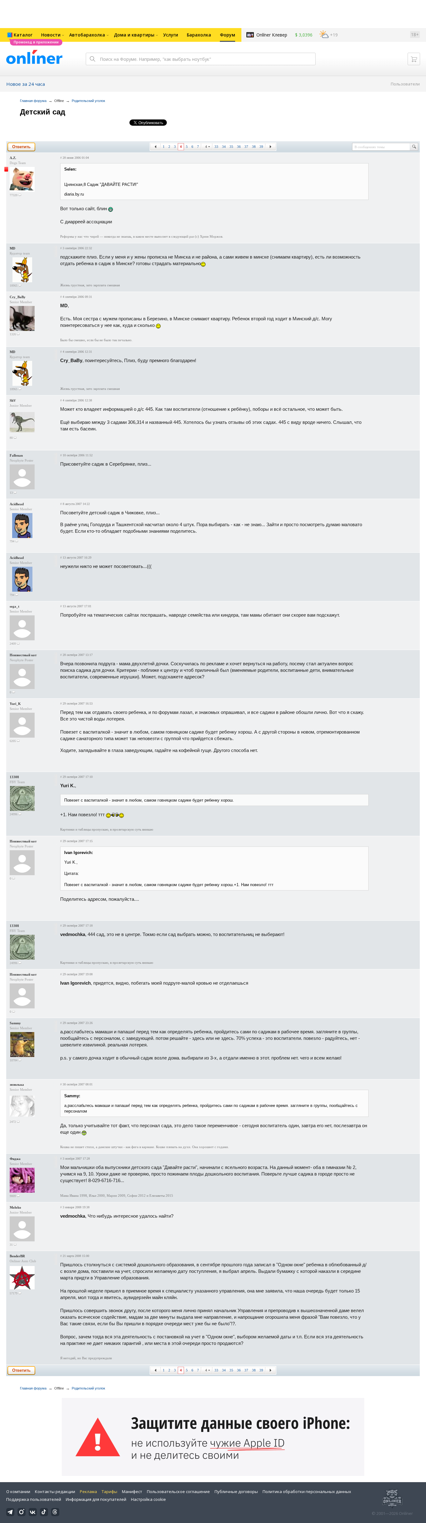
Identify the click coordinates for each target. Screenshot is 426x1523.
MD (12, 248)
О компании (18, 1491)
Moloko (15, 1207)
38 (254, 146)
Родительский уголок (88, 101)
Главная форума (33, 101)
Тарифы (109, 1491)
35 (231, 146)
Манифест (132, 1491)
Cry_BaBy (18, 297)
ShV (13, 400)
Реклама (88, 1491)
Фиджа (15, 1159)
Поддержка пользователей (33, 1499)
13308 (14, 777)
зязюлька (17, 1084)
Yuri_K (15, 704)
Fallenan (16, 455)
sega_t (14, 606)
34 (224, 146)
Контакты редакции (55, 1491)
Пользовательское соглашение (178, 1491)
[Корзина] (414, 59)
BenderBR (17, 1256)
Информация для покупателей (96, 1499)
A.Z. (13, 158)
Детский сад (42, 112)
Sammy (15, 1023)
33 (216, 146)
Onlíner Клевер (271, 35)
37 (246, 146)
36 (239, 146)
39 (261, 146)
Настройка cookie (148, 1499)
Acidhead (17, 504)
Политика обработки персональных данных (307, 1491)
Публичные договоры (236, 1491)
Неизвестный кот (23, 655)
